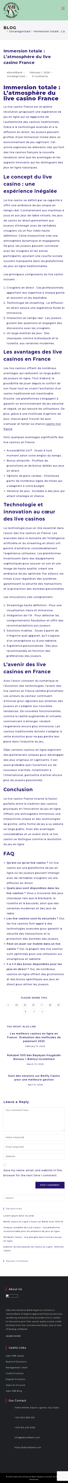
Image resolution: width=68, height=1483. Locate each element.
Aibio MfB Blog (14, 1391)
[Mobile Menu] (63, 8)
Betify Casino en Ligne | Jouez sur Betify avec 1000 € (33, 1221)
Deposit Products (15, 1379)
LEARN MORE (13, 1336)
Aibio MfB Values (15, 1356)
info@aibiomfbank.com (27, 1437)
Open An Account (15, 1385)
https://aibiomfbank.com (28, 1447)
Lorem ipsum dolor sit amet (18, 1216)
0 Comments (40, 76)
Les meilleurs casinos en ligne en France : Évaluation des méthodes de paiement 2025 (34, 1037)
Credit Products (15, 1373)
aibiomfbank (14, 72)
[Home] (4, 31)
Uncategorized (16, 76)
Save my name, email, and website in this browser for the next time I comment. (32, 1173)
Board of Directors (16, 1361)
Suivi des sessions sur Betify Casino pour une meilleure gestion (34, 1077)
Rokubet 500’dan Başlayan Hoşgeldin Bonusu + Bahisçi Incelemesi (34, 1057)
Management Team (17, 1367)
